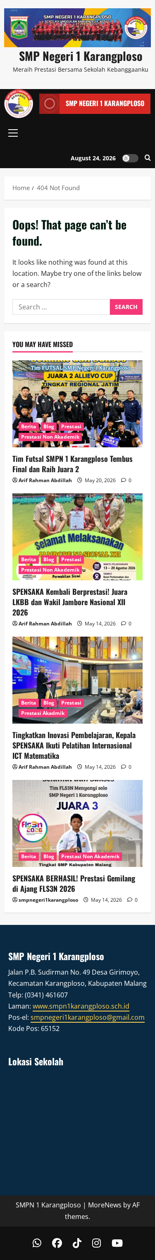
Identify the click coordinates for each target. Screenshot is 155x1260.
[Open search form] (148, 158)
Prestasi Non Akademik (50, 436)
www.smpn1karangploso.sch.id (81, 1006)
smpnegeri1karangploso (48, 899)
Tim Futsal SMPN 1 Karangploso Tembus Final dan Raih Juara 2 (72, 463)
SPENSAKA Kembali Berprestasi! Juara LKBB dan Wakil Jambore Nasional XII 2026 (69, 602)
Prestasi (71, 426)
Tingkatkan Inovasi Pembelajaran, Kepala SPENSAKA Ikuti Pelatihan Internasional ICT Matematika (74, 745)
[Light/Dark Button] (130, 158)
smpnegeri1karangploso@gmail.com (88, 1017)
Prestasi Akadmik (43, 713)
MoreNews (105, 1204)
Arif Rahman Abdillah (45, 480)
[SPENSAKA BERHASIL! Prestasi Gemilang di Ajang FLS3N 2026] (77, 823)
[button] (13, 133)
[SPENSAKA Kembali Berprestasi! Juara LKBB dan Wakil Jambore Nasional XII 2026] (77, 536)
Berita (28, 426)
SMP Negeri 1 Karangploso (81, 55)
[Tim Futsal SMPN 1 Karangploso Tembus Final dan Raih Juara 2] (77, 403)
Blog (48, 426)
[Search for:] (61, 307)
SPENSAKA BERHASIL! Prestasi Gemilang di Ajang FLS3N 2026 (73, 883)
